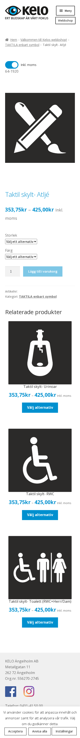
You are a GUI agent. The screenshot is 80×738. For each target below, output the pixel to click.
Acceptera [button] (15, 731)
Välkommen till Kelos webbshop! (43, 40)
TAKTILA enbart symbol (22, 45)
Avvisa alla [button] (39, 731)
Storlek (11, 235)
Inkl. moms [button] (28, 65)
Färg (9, 250)
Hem (13, 40)
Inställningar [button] (64, 731)
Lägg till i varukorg (42, 271)
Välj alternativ (40, 407)
